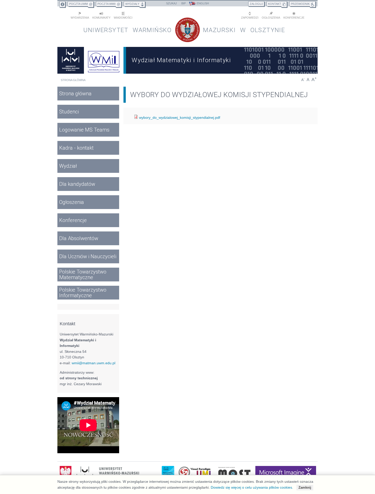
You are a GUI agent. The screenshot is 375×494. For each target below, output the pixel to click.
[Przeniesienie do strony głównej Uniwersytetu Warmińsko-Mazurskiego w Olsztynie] (70, 60)
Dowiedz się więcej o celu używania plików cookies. (252, 487)
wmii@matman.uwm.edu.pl (93, 363)
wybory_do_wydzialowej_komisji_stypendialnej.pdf (179, 117)
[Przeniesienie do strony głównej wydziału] (104, 60)
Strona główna (73, 80)
